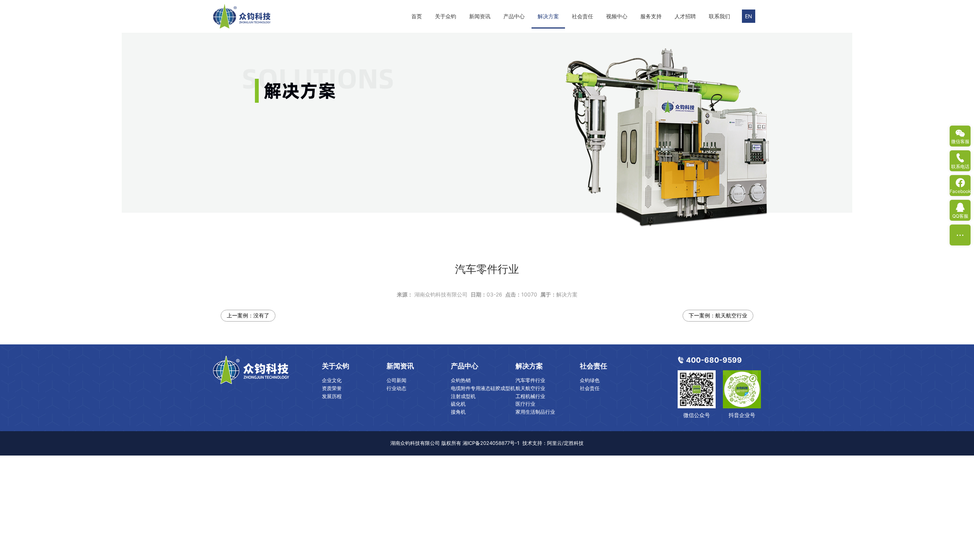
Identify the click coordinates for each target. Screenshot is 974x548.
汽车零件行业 (530, 380)
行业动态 (396, 388)
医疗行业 (525, 404)
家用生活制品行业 (535, 412)
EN (748, 16)
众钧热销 (461, 380)
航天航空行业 (731, 315)
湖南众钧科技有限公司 (441, 294)
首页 (416, 16)
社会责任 (582, 16)
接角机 (458, 412)
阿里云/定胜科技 (565, 443)
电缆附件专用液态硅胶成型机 (483, 388)
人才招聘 (685, 16)
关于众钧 (445, 16)
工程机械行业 (530, 396)
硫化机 (458, 404)
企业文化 (332, 380)
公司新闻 (396, 380)
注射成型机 (463, 396)
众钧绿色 (590, 380)
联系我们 (719, 16)
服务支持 (651, 16)
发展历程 (332, 396)
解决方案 (548, 16)
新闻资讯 (479, 16)
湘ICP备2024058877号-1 (491, 443)
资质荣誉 (332, 388)
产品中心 (514, 16)
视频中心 (616, 16)
